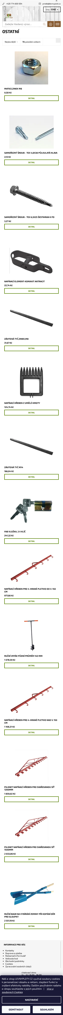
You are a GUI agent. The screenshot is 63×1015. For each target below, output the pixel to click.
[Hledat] (44, 24)
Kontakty (9, 950)
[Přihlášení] (50, 24)
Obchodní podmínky (14, 961)
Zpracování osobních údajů (18, 966)
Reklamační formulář (15, 956)
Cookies (9, 964)
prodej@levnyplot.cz (52, 3)
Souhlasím (47, 1009)
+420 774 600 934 (14, 3)
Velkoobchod (11, 958)
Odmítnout (16, 1009)
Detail (31, 98)
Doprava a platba (13, 953)
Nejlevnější (10, 41)
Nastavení (31, 999)
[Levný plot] (31, 16)
